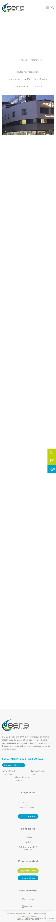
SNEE (28, 842)
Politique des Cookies (28, 916)
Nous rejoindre (28, 878)
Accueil (24, 60)
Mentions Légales (41, 914)
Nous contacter (28, 871)
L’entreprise (28, 899)
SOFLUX (28, 837)
